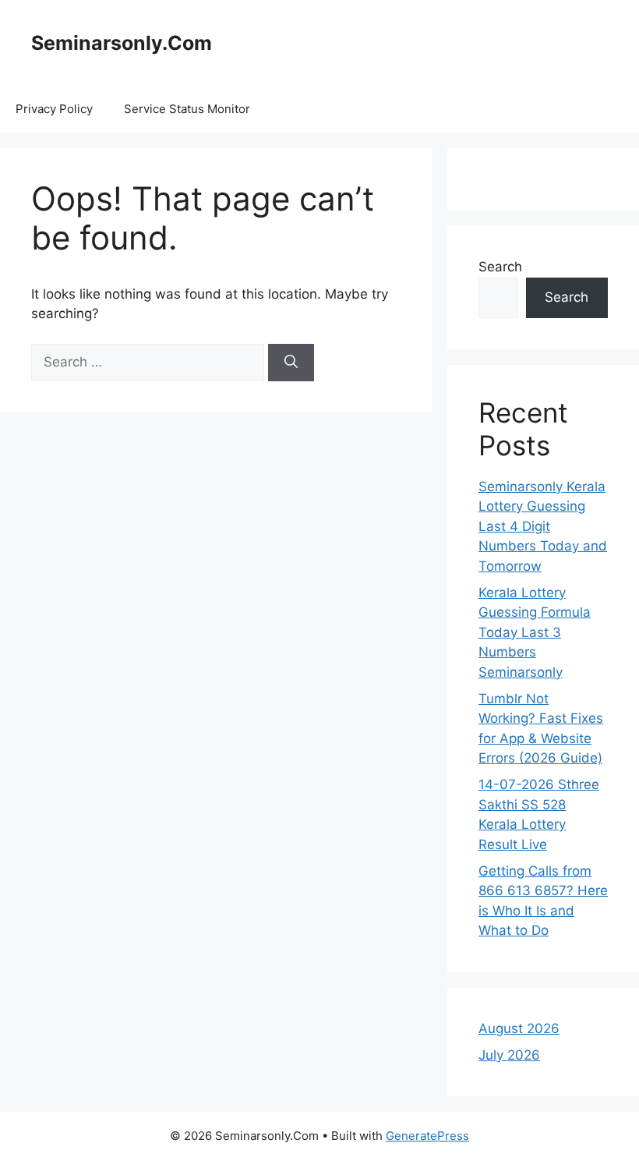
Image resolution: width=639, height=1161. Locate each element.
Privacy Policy (54, 108)
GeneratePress (427, 1135)
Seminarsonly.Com (121, 43)
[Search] (291, 362)
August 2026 (519, 1028)
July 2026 (509, 1055)
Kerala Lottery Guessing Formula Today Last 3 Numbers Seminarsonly (534, 632)
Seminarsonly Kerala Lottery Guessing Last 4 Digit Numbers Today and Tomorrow (542, 526)
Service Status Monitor (187, 108)
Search (500, 266)
